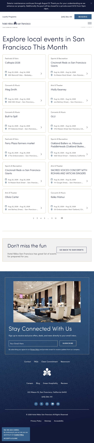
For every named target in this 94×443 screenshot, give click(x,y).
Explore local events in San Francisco (43, 42)
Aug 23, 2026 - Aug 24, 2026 (19, 72)
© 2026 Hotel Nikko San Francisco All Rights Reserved (47, 414)
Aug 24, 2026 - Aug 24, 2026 (65, 72)
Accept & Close (10, 438)
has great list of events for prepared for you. (31, 255)
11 (52, 218)
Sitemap (47, 421)
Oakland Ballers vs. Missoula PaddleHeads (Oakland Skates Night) (67, 145)
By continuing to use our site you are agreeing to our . (16, 432)
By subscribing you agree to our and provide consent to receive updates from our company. (44, 349)
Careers (29, 383)
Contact (27, 361)
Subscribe (68, 343)
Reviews (64, 383)
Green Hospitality (50, 383)
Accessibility (58, 421)
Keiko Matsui (58, 196)
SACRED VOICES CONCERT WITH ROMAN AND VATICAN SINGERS (69, 171)
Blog (38, 383)
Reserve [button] (84, 17)
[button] (91, 3)
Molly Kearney (58, 89)
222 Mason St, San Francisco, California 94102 (47, 392)
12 (55, 218)
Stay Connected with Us (40, 328)
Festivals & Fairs (11, 58)
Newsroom (65, 361)
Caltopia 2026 (12, 62)
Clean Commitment (49, 361)
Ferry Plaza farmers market (20, 143)
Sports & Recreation (59, 58)
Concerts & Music (12, 85)
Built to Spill (11, 116)
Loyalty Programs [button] (9, 17)
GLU (53, 116)
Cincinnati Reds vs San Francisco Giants (68, 64)
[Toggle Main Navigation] (90, 23)
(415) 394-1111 (47, 396)
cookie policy (19, 435)
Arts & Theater (57, 85)
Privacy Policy (35, 349)
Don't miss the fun (27, 245)
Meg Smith (11, 89)
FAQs (36, 361)
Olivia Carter (12, 196)
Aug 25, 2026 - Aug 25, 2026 (19, 153)
